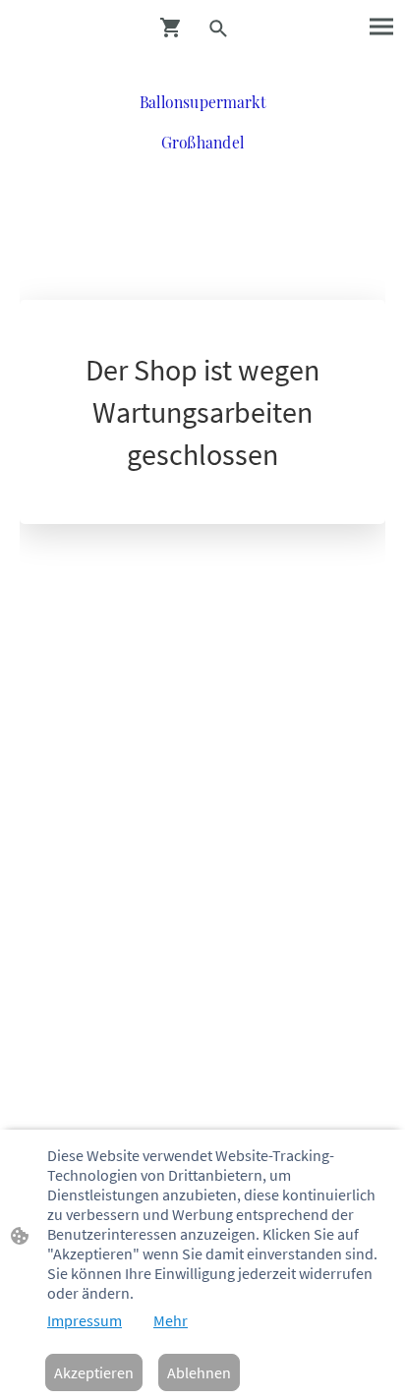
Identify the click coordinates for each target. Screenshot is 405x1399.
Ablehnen (199, 1372)
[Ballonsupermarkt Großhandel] (202, 169)
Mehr (170, 1320)
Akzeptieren (94, 1372)
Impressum (84, 1320)
